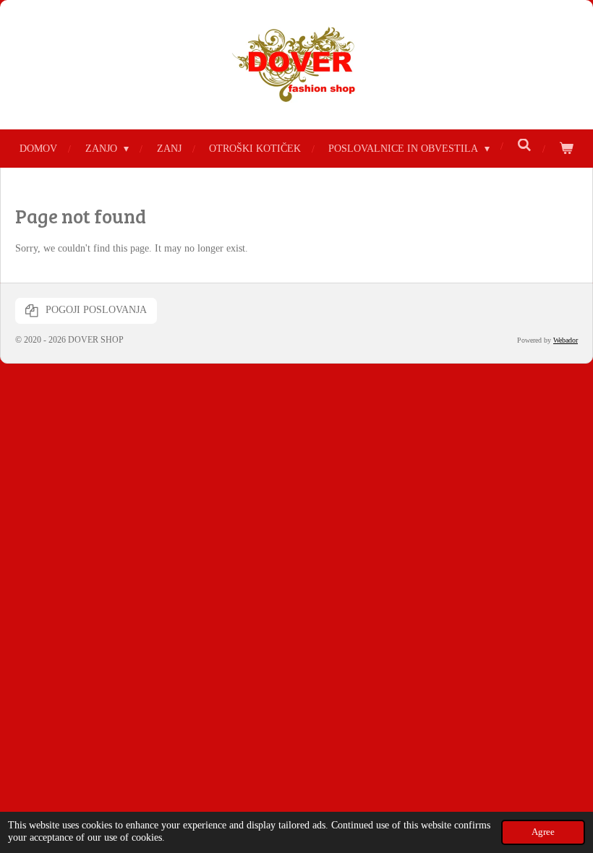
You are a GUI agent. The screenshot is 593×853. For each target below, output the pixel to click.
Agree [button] (543, 832)
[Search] (524, 146)
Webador (565, 340)
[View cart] (566, 148)
